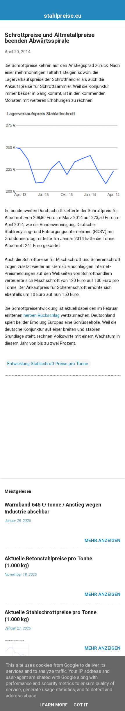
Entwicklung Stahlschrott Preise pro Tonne (47, 363)
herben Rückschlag (42, 315)
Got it (81, 705)
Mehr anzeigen (102, 540)
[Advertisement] (62, 428)
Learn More (54, 705)
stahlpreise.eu (62, 15)
